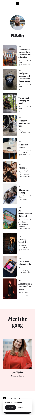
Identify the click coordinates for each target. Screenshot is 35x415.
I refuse (20, 407)
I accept (10, 407)
